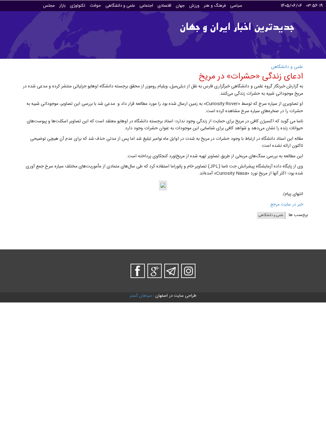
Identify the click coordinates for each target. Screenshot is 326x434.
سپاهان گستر (141, 295)
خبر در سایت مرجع (286, 204)
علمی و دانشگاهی (287, 67)
